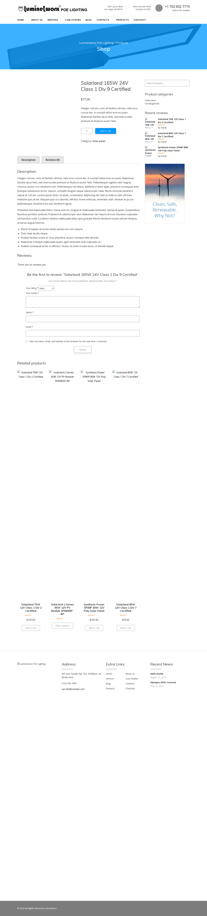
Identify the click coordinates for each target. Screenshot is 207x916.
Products (122, 20)
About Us (37, 20)
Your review (32, 293)
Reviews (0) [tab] (53, 160)
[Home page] (165, 193)
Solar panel (98, 141)
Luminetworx (50, 908)
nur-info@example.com (73, 689)
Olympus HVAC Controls (163, 682)
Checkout (140, 20)
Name (30, 312)
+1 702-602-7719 (177, 6)
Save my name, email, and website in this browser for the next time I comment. (68, 341)
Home (20, 20)
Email (29, 326)
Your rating (32, 288)
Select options (62, 625)
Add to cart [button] (30, 627)
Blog (89, 20)
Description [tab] (28, 160)
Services (52, 20)
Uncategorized (152, 103)
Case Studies (73, 20)
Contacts (103, 20)
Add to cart (105, 131)
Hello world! (156, 673)
